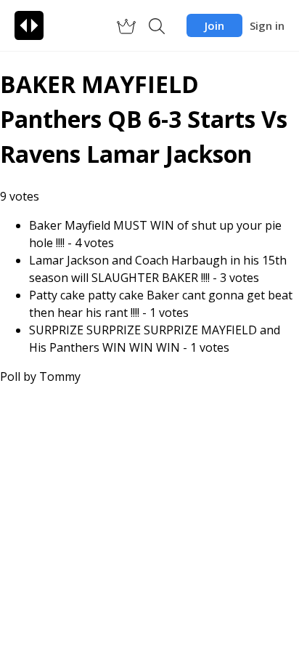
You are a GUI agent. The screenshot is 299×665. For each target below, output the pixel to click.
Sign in (267, 25)
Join (214, 25)
